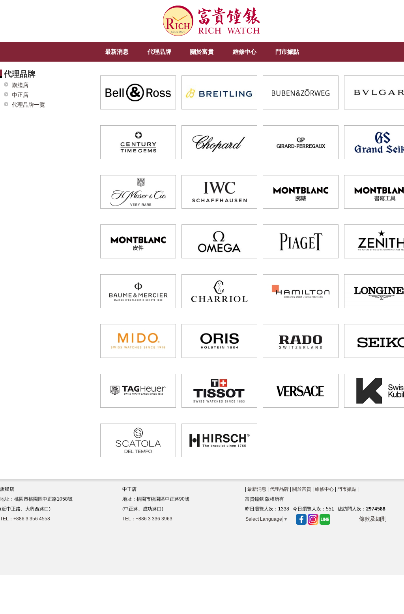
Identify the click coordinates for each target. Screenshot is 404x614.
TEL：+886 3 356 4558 (25, 519)
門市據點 (346, 489)
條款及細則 (373, 519)
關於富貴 (301, 489)
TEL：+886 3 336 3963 (147, 519)
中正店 (20, 95)
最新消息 (256, 489)
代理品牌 (279, 489)
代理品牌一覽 (28, 105)
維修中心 (324, 489)
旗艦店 (20, 85)
